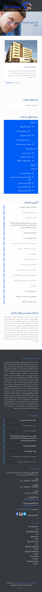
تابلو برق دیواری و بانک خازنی (28, 264)
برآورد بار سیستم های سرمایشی (26, 249)
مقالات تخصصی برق (25, 173)
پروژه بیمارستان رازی (29, 66)
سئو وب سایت (18, 583)
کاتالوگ (32, 165)
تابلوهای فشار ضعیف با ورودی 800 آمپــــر (24, 275)
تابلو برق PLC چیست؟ (29, 218)
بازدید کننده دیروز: (32, 541)
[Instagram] (21, 588)
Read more (9, 82)
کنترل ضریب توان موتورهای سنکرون (25, 270)
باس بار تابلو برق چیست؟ (29, 212)
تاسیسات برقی (27, 153)
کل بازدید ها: (34, 556)
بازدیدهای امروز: (33, 526)
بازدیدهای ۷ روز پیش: (31, 546)
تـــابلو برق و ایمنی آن (30, 259)
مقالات (33, 168)
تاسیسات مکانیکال (25, 135)
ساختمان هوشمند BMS (24, 160)
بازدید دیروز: (34, 536)
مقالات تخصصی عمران (24, 183)
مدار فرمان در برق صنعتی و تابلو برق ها (25, 280)
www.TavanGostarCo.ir (24, 509)
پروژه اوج (33, 286)
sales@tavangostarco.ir (30, 505)
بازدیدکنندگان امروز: (32, 531)
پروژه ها (32, 122)
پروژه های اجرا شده (22, 131)
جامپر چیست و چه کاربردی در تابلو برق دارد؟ (23, 243)
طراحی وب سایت (30, 583)
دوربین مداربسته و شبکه (23, 144)
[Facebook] (24, 588)
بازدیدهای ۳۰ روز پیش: (31, 551)
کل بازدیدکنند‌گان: (32, 561)
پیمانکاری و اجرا (30, 148)
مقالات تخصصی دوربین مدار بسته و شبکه (20, 178)
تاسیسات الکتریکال (25, 126)
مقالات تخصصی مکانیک (24, 190)
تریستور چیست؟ (31, 254)
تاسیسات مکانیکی (26, 156)
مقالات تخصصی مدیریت (24, 186)
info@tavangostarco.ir (31, 499)
